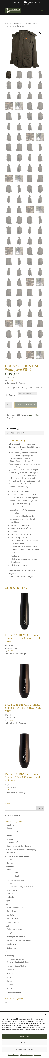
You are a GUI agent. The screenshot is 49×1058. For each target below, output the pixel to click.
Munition (8, 904)
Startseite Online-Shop (14, 815)
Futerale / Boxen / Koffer (16, 966)
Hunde (9, 981)
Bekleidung (14, 23)
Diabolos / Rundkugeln (16, 907)
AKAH (15, 418)
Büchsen (10, 869)
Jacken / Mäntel (25, 23)
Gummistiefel (13, 842)
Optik (7, 926)
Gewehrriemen (13, 973)
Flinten (9, 884)
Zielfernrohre (12, 948)
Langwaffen (9, 867)
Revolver (10, 863)
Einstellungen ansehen (24, 1049)
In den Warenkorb (26, 404)
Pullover (10, 835)
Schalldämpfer (11, 955)
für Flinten (11, 915)
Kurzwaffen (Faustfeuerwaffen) (17, 856)
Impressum (37, 1055)
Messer (9, 988)
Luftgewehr (11, 893)
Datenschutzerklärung (26, 1055)
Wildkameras (12, 944)
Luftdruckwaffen (11, 890)
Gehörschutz (12, 969)
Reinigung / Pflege (14, 992)
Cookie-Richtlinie (13, 1055)
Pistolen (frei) (12, 852)
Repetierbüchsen (15, 876)
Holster (9, 977)
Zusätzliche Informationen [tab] (18, 433)
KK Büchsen (13, 872)
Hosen (9, 828)
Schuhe (10, 839)
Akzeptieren (24, 1036)
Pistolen (10, 859)
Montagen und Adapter (16, 936)
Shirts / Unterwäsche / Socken (19, 846)
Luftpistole (11, 897)
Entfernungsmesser (14, 929)
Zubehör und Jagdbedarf (15, 959)
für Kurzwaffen (12, 918)
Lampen (10, 985)
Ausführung (11, 395)
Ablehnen (24, 1043)
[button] (45, 1014)
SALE (7, 951)
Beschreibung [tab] (12, 428)
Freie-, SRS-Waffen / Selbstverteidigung (20, 850)
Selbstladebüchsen (16, 880)
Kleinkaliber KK (13, 922)
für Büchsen (11, 911)
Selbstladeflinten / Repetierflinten (22, 886)
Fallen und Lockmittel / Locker (19, 962)
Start (6, 23)
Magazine (8, 901)
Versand (10, 380)
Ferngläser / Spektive (15, 933)
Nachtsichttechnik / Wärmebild (19, 940)
